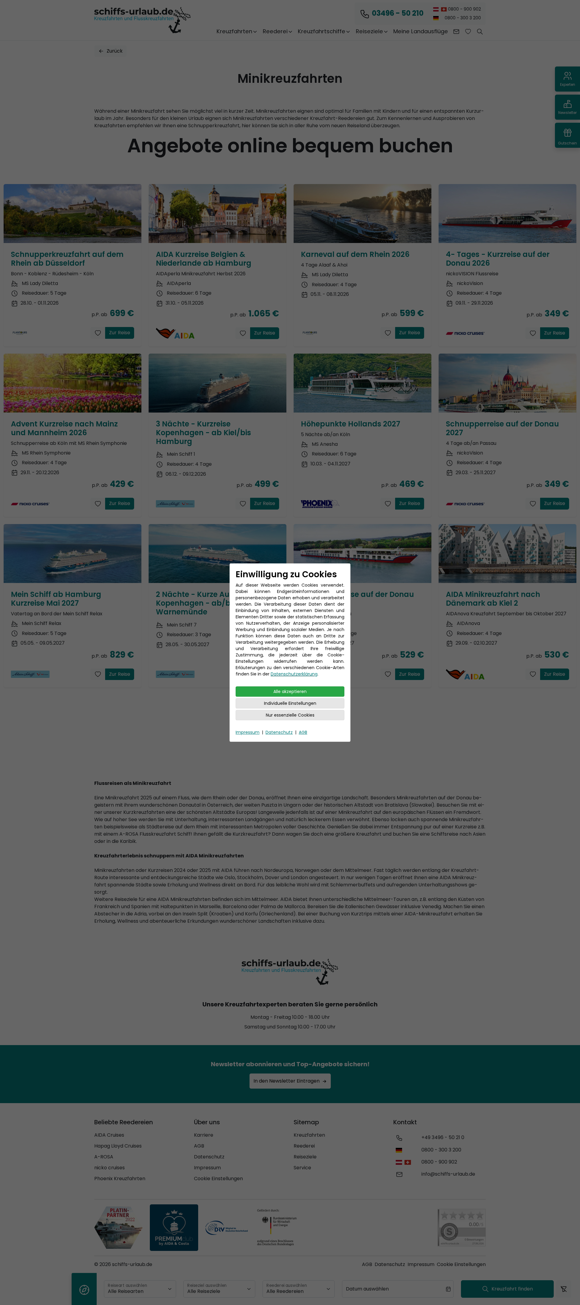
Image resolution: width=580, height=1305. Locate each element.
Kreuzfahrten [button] (234, 31)
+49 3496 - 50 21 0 (442, 1137)
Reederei (304, 1145)
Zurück (115, 50)
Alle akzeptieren (290, 691)
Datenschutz (279, 732)
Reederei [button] (275, 31)
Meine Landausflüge (420, 31)
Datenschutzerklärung (294, 674)
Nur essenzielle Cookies (290, 715)
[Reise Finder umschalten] (84, 1289)
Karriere (203, 1135)
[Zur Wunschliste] (468, 31)
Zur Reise (119, 332)
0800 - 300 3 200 (462, 18)
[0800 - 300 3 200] (400, 1149)
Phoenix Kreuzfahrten (119, 1178)
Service (302, 1167)
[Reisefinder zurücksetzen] (563, 1289)
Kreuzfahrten (309, 1135)
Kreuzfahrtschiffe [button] (321, 31)
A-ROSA (103, 1156)
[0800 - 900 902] (405, 1161)
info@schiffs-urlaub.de (448, 1174)
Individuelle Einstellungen (290, 703)
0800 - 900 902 (464, 9)
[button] (480, 31)
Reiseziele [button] (369, 31)
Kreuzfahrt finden (512, 1288)
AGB (303, 732)
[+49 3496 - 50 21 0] (399, 1137)
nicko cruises (109, 1167)
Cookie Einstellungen (218, 1178)
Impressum (247, 732)
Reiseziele (305, 1156)
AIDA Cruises (109, 1135)
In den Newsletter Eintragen (286, 1080)
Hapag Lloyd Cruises (118, 1145)
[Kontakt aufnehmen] (456, 31)
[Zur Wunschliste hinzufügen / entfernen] (97, 333)
